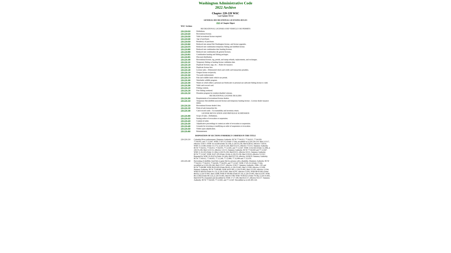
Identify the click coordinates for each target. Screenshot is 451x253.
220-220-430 (185, 124)
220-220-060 (185, 44)
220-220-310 (185, 101)
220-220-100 (185, 60)
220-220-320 (185, 105)
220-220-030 (185, 36)
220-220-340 (185, 111)
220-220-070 (185, 47)
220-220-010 (185, 31)
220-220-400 (185, 116)
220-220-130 (185, 67)
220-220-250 (185, 93)
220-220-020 (185, 34)
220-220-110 (185, 62)
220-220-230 (185, 90)
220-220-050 (185, 42)
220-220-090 (185, 52)
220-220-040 (185, 39)
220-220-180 (185, 80)
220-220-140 (185, 70)
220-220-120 (185, 65)
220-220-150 (185, 72)
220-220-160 (185, 75)
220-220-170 (185, 78)
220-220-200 (185, 85)
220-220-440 (185, 126)
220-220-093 (185, 54)
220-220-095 (185, 57)
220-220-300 (185, 98)
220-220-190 (185, 83)
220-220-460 (185, 131)
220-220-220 (185, 88)
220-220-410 (185, 118)
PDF (218, 23)
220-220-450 (185, 129)
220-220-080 (185, 49)
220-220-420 (185, 121)
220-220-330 (185, 108)
